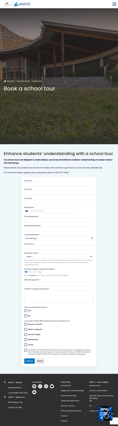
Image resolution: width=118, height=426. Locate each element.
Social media (34, 334)
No (29, 315)
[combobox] (27, 211)
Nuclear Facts (94, 385)
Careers (64, 421)
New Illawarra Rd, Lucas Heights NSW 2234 (18, 387)
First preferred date (31, 216)
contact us (33, 275)
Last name (28, 189)
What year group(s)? (32, 280)
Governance (66, 385)
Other (30, 344)
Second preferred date (32, 226)
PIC (90, 406)
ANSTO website (35, 329)
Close (110, 408)
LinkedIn (34, 386)
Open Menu (114, 4)
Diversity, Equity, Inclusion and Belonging (101, 397)
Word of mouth (35, 324)
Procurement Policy (69, 396)
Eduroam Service (67, 406)
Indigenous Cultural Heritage (72, 390)
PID (90, 401)
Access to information (98, 390)
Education (10, 81)
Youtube (34, 392)
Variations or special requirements (36, 289)
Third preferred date (31, 235)
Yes (29, 310)
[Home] (17, 4)
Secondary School (23, 81)
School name (29, 244)
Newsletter (33, 339)
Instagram (46, 386)
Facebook (40, 386)
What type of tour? (31, 253)
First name (28, 181)
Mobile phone (29, 207)
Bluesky (52, 386)
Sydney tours (37, 81)
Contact (64, 416)
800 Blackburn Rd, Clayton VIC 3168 (16, 402)
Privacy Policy (80, 354)
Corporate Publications (70, 401)
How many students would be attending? (39, 269)
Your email (28, 198)
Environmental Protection (71, 411)
